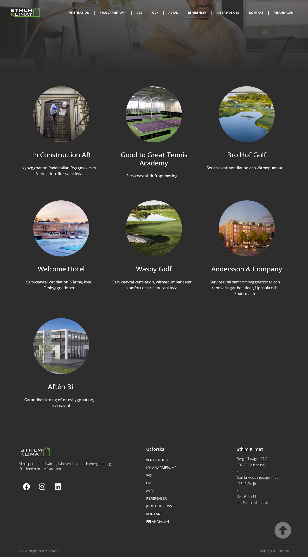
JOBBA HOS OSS (227, 13)
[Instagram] (42, 486)
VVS (139, 13)
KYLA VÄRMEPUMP (112, 13)
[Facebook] (26, 486)
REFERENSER (197, 13)
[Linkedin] (58, 486)
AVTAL (173, 13)
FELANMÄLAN (284, 13)
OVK (155, 13)
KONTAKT (256, 13)
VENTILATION (79, 13)
